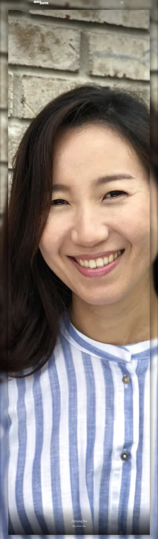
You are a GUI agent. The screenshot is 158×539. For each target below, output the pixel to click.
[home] (41, 2)
